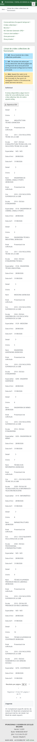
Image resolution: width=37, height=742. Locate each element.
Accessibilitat (19, 740)
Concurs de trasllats (11, 33)
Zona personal (9, 36)
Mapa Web (9, 740)
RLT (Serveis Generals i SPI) (13, 31)
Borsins (6, 28)
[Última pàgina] (20, 698)
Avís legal (30, 740)
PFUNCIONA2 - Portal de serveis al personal (21, 2)
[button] (15, 109)
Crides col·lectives (10, 25)
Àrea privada (8, 39)
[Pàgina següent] (16, 698)
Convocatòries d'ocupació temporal (16, 22)
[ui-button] (33, 4)
